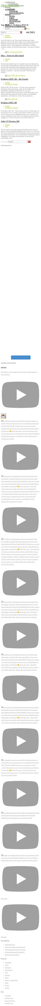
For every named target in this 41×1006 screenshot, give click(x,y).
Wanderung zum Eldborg (12, 955)
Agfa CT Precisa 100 (10, 121)
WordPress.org (9, 1003)
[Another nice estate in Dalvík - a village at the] (20, 203)
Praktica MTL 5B (9, 102)
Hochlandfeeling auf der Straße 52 (14, 952)
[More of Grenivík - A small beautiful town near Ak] (20, 318)
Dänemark (13, 20)
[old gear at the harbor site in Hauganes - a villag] (20, 183)
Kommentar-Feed (10, 1001)
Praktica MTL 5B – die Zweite (14, 79)
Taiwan (7, 988)
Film (7, 25)
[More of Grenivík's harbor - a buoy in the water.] (20, 298)
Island (12, 16)
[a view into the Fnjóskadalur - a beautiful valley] (20, 242)
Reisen (7, 15)
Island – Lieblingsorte (11, 980)
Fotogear (13, 11)
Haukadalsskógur (10, 944)
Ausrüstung (10, 9)
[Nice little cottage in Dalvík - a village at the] (20, 222)
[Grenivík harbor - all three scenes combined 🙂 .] (20, 279)
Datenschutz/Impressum (15, 26)
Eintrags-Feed (9, 998)
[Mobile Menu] (2, 34)
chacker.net (10, 5)
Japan (11, 23)
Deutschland (14, 21)
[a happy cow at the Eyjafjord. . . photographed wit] (20, 260)
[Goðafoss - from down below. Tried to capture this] (20, 160)
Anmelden (8, 996)
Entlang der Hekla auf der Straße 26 (15, 947)
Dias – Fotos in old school (12, 55)
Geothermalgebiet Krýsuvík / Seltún (15, 949)
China (11, 18)
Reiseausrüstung (16, 13)
